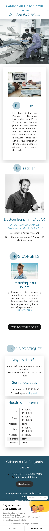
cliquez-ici (33, 393)
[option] (24, 288)
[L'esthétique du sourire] (24, 271)
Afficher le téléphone (26, 477)
